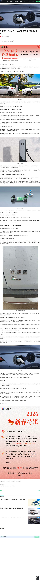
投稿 (33, 1)
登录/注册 (38, 1)
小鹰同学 (3, 36)
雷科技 (3, 484)
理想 (13, 481)
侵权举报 (13, 485)
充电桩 (19, 481)
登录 (2, 536)
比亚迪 (3, 481)
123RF (6, 485)
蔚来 (8, 481)
